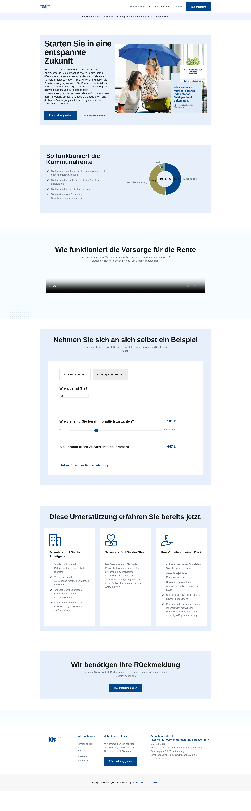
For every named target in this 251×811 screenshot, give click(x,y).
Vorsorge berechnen (159, 6)
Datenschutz (154, 782)
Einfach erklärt (137, 6)
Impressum (138, 782)
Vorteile (179, 6)
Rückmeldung (199, 7)
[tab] (75, 374)
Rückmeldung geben (60, 115)
